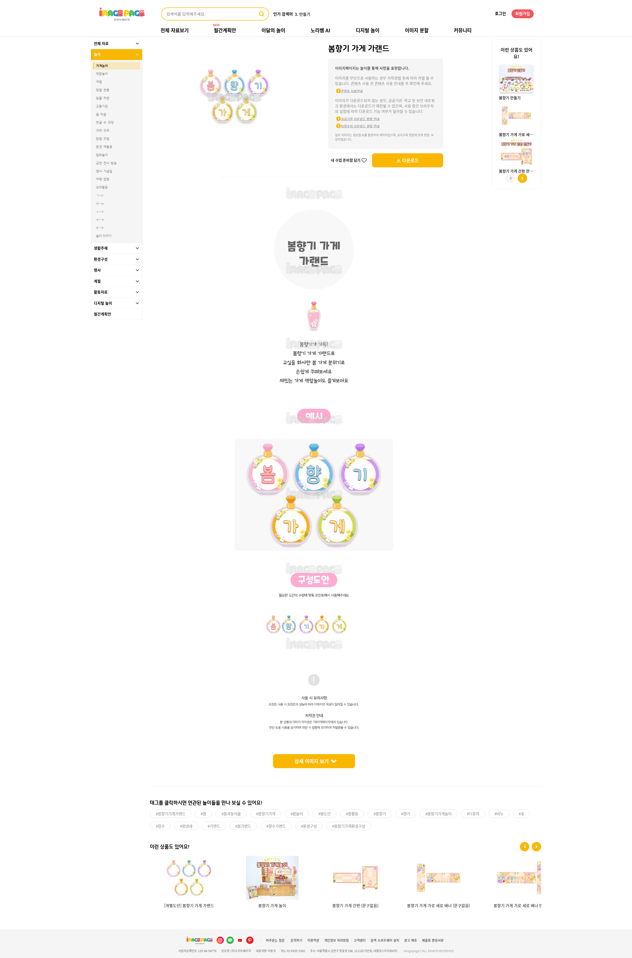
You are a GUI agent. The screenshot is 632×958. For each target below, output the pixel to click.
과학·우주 (102, 131)
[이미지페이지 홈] (199, 940)
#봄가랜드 (243, 826)
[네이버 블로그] (230, 940)
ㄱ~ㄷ (100, 195)
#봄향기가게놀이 (438, 814)
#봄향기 (380, 814)
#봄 (203, 814)
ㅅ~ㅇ (100, 212)
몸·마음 (101, 114)
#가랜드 (214, 826)
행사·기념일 (104, 171)
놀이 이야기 (104, 236)
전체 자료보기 (174, 30)
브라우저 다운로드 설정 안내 (360, 126)
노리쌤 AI (320, 30)
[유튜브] (240, 940)
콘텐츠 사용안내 (352, 91)
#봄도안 (324, 814)
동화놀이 (102, 155)
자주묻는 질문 (275, 940)
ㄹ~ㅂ (100, 203)
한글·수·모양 (105, 122)
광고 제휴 (410, 940)
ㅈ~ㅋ (100, 220)
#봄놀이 (297, 814)
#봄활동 (352, 814)
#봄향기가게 (265, 814)
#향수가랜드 (276, 826)
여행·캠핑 (102, 179)
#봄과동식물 (231, 814)
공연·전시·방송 (106, 163)
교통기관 (102, 106)
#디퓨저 (473, 814)
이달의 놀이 (273, 30)
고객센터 (360, 940)
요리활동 (102, 187)
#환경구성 (309, 826)
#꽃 (521, 814)
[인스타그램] (220, 940)
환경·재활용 (104, 147)
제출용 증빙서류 (433, 940)
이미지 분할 (417, 30)
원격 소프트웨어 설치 (385, 940)
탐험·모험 (102, 139)
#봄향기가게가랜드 (170, 814)
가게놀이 (102, 66)
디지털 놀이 (367, 30)
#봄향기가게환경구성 (348, 826)
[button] (524, 846)
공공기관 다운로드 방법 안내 (360, 119)
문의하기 (296, 940)
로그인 (500, 14)
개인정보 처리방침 (336, 940)
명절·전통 (102, 90)
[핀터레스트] (250, 940)
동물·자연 (102, 98)
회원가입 (522, 14)
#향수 (160, 826)
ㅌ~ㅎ (100, 228)
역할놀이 (102, 74)
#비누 (498, 814)
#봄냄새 (186, 826)
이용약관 (313, 940)
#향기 (405, 814)
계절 (99, 82)
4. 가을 (301, 14)
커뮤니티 (463, 30)
